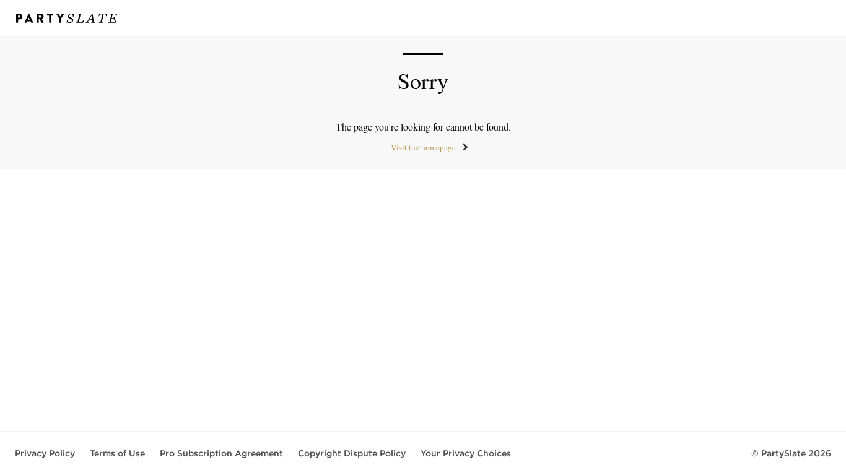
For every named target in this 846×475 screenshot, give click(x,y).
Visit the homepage (423, 147)
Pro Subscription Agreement (221, 453)
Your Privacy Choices (466, 453)
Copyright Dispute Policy (352, 453)
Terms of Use (117, 453)
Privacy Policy (45, 453)
